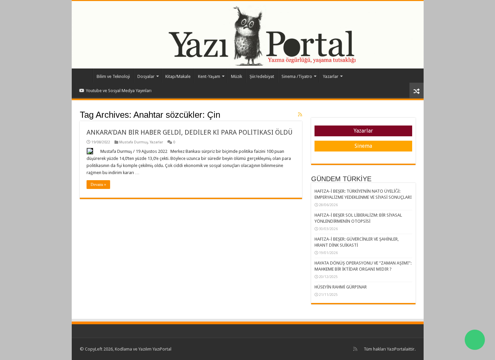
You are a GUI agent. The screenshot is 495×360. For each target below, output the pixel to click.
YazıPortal (396, 349)
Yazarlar (330, 76)
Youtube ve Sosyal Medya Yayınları (119, 90)
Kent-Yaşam (209, 76)
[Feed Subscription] (300, 114)
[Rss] (355, 349)
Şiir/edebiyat (262, 76)
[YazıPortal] (248, 34)
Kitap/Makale (178, 76)
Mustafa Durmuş (133, 142)
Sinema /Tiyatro (297, 76)
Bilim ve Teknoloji (113, 76)
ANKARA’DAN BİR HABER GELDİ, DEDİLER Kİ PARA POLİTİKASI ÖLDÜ (190, 132)
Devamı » (98, 184)
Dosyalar (146, 76)
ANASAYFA (84, 75)
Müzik (236, 76)
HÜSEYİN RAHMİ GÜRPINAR (341, 286)
